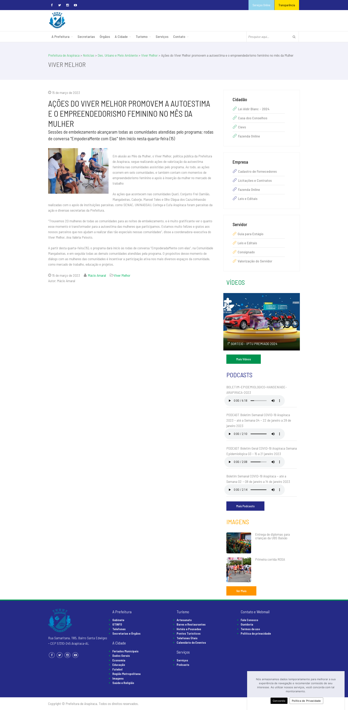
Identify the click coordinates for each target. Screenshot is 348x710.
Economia (118, 660)
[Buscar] (294, 36)
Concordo (279, 700)
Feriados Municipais (125, 651)
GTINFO (117, 624)
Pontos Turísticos (189, 633)
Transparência (287, 5)
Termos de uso (250, 629)
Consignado (246, 252)
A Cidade (121, 36)
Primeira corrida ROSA (270, 559)
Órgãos (105, 36)
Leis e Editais (247, 198)
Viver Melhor (122, 275)
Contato (179, 36)
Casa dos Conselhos (252, 118)
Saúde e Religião (123, 683)
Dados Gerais (121, 655)
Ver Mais (241, 591)
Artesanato (184, 620)
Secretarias (86, 36)
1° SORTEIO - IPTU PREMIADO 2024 (252, 343)
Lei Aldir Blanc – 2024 (253, 109)
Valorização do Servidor (255, 261)
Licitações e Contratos (255, 180)
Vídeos (235, 282)
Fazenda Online (249, 136)
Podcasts (239, 374)
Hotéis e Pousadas (189, 629)
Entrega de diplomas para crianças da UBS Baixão (272, 536)
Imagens (237, 521)
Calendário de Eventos (191, 642)
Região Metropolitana (126, 674)
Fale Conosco (249, 620)
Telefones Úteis (187, 638)
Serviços (162, 36)
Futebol (117, 669)
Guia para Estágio (250, 234)
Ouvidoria (247, 624)
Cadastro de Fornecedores (257, 171)
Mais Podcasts (245, 506)
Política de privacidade (256, 633)
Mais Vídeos (243, 359)
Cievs (242, 127)
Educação (118, 664)
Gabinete (118, 620)
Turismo (142, 36)
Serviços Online (261, 5)
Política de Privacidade (306, 700)
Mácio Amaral (97, 275)
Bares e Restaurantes (191, 624)
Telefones (119, 629)
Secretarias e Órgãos (126, 633)
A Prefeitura (60, 36)
